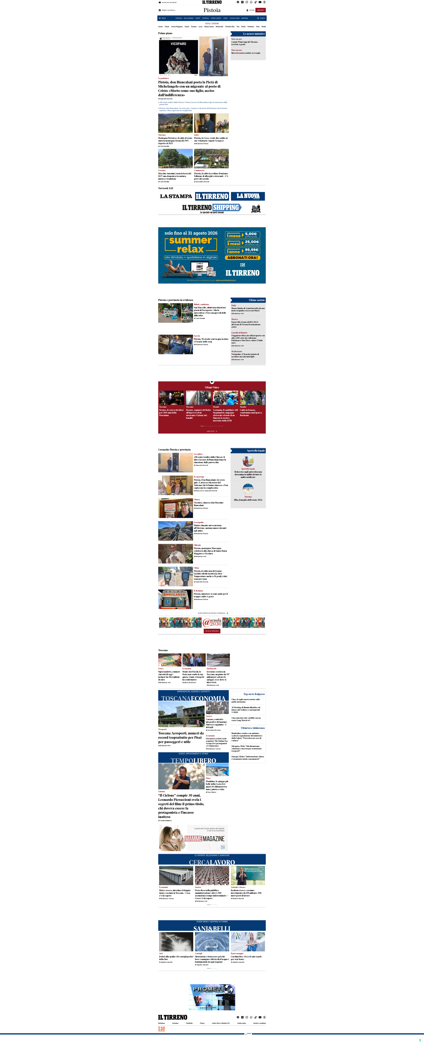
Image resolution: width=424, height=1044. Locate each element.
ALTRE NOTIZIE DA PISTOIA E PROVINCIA (211, 613)
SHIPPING (244, 18)
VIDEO (225, 18)
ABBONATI (260, 10)
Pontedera (251, 26)
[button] (212, 997)
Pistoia (243, 26)
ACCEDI (252, 10)
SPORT (198, 18)
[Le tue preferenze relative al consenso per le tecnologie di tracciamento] (420, 1040)
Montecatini (219, 26)
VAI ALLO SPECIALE (212, 631)
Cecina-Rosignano (177, 26)
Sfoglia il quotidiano (168, 10)
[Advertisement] (198, 221)
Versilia (263, 26)
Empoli (187, 26)
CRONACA (205, 18)
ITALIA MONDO (188, 18)
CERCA (262, 18)
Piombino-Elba (230, 26)
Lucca (200, 26)
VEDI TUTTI (210, 431)
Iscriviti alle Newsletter (169, 2)
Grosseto (194, 26)
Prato (257, 26)
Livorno (160, 26)
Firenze (167, 26)
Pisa (238, 26)
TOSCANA (178, 18)
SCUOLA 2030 (234, 18)
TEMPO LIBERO (216, 18)
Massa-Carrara (209, 26)
